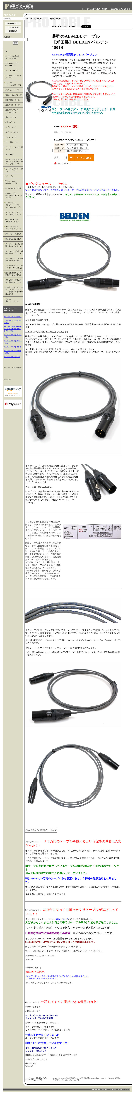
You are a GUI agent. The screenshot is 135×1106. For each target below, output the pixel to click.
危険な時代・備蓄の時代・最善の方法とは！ (13, 281)
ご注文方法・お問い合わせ (119, 9)
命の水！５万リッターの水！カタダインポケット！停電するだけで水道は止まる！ (14, 290)
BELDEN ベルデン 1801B (12, 347)
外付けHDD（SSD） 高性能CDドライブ (14, 221)
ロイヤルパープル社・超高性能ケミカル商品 (14, 259)
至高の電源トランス (12, 100)
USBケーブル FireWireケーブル (13, 182)
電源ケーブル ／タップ (13, 95)
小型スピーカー (10, 122)
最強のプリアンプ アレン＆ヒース (14, 111)
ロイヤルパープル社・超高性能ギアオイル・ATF (14, 252)
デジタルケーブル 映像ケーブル (14, 64)
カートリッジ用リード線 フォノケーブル (14, 170)
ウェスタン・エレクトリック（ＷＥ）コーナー (14, 213)
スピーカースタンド (12, 132)
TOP (6, 51)
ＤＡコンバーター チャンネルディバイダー (14, 228)
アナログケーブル (11, 70)
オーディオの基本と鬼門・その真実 (95, 9)
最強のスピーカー (11, 117)
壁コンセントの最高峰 (13, 234)
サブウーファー (10, 127)
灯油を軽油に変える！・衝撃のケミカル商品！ (14, 274)
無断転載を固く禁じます (100, 1089)
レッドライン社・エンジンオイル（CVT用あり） (14, 267)
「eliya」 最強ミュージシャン (14, 300)
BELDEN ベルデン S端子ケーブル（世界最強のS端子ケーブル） (12, 329)
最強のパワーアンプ (12, 105)
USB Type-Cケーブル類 (13, 188)
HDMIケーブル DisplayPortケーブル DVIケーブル (14, 195)
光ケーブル (9, 176)
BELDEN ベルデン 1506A (12, 317)
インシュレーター (11, 137)
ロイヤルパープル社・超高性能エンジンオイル (14, 245)
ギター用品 (9, 154)
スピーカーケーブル (12, 90)
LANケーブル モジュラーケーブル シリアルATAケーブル (14, 205)
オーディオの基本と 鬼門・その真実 (14, 57)
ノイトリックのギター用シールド (14, 148)
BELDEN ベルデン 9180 (12, 357)
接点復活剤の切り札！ (13, 239)
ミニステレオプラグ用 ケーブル (13, 77)
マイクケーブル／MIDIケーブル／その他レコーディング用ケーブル (14, 161)
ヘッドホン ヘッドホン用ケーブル (14, 84)
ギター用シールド (11, 142)
